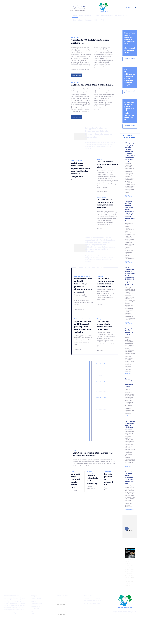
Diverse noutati (75, 37)
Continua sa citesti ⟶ (129, 59)
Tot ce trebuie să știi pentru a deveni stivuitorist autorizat (130, 425)
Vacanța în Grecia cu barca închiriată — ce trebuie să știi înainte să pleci (129, 477)
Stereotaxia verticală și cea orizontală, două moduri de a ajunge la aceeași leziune (104, 369)
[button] (135, 17)
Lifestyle (99, 319)
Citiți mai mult (76, 75)
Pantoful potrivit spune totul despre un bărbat (107, 164)
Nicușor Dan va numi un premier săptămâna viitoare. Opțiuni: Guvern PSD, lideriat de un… (129, 110)
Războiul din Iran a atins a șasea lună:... (92, 84)
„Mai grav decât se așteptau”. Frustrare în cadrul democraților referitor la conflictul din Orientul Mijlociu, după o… (129, 211)
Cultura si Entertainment (82, 276)
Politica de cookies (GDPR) (92, 603)
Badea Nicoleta (75, 180)
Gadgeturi (107, 471)
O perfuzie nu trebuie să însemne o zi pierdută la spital (104, 386)
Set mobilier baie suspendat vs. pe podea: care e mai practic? (80, 419)
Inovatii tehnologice (91, 472)
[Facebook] (135, 7)
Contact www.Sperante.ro (92, 598)
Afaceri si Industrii (76, 160)
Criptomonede (129, 581)
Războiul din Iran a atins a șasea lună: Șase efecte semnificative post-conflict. (66, 611)
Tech (74, 450)
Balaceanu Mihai (102, 192)
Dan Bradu (100, 228)
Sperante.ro (118, 613)
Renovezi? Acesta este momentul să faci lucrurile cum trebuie (79, 385)
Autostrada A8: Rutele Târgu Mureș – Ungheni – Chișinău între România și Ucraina (67, 601)
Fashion (99, 159)
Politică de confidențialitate (92, 600)
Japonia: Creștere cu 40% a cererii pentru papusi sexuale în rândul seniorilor (82, 326)
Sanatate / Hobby (101, 364)
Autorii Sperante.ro (91, 487)
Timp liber (100, 276)
